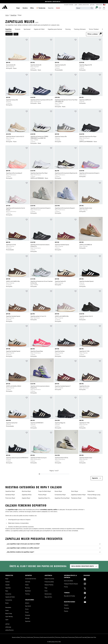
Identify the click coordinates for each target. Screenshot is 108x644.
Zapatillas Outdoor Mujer (78, 494)
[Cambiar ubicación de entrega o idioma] (104, 4)
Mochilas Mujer (26, 491)
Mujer (18, 8)
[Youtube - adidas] (93, 602)
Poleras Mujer (42, 494)
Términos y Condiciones (27, 637)
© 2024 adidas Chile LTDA (54, 641)
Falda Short (90, 491)
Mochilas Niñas (92, 498)
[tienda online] (4, 7)
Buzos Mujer (58, 491)
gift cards (92, 4)
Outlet (58, 8)
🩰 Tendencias (40, 8)
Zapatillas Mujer (10, 491)
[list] (54, 29)
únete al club (99, 4)
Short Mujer (74, 491)
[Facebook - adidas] (93, 579)
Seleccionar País (91, 637)
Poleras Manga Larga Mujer (93, 495)
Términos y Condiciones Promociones (65, 637)
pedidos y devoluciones (84, 4)
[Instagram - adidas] (93, 584)
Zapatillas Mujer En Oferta (44, 498)
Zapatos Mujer (26, 498)
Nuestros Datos (16, 637)
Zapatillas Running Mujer (62, 498)
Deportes (50, 8)
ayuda (76, 4)
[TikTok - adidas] (93, 597)
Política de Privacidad (81, 637)
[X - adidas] (93, 588)
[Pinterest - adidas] (93, 593)
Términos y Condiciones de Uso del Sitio (44, 637)
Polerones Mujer (10, 498)
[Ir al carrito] (104, 8)
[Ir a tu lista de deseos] (100, 8)
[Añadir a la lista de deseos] (26, 40)
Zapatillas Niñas (26, 494)
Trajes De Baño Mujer (44, 491)
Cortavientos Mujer (60, 494)
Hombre (25, 8)
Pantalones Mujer (76, 498)
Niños (32, 8)
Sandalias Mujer (10, 494)
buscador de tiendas (68, 4)
